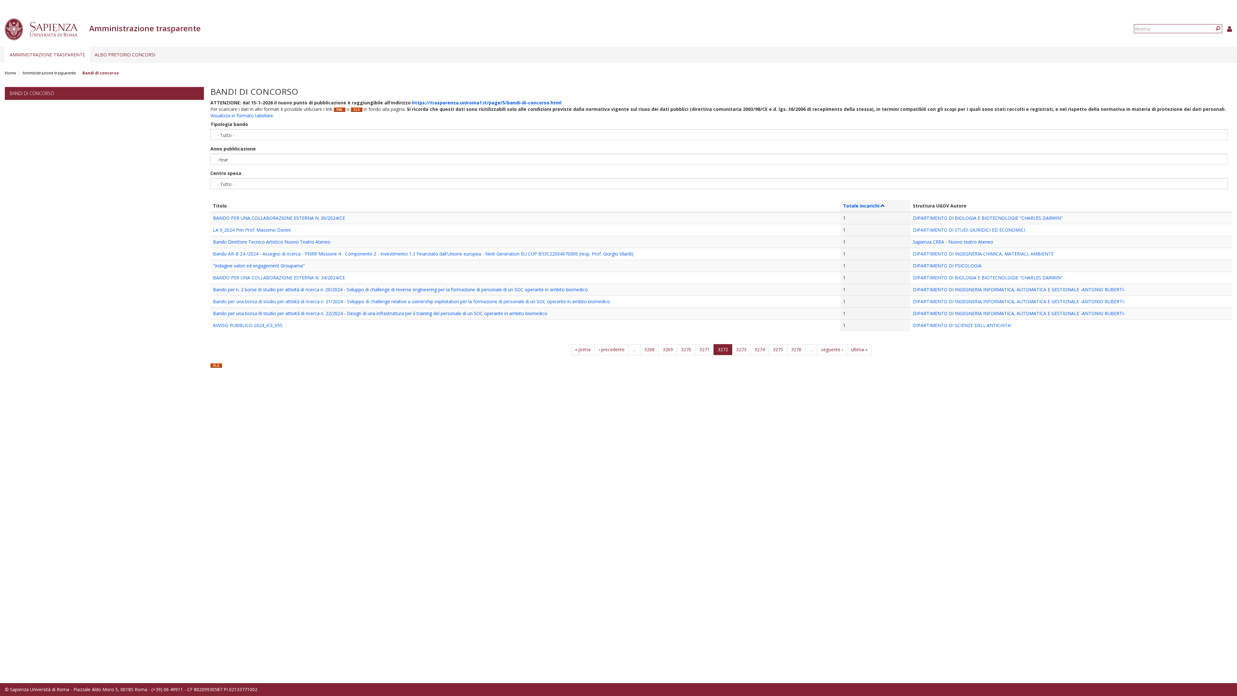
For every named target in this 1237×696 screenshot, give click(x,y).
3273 (741, 349)
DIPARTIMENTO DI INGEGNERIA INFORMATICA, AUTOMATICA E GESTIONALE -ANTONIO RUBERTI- (1019, 289)
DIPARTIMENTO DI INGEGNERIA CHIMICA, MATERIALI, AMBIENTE (983, 254)
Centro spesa (225, 173)
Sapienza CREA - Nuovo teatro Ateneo (953, 242)
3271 (704, 349)
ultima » (859, 349)
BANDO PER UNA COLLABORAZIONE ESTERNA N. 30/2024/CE (279, 218)
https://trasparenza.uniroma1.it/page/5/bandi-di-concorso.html (486, 103)
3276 (796, 349)
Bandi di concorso (32, 93)
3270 (686, 349)
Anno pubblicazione (233, 149)
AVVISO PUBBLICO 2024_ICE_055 (248, 325)
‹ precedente (612, 349)
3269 (668, 349)
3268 (649, 349)
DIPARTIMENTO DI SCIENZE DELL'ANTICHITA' (962, 325)
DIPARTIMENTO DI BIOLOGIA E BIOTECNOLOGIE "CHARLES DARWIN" (988, 218)
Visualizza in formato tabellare (241, 115)
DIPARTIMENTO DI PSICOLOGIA (947, 266)
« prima (582, 349)
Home (10, 73)
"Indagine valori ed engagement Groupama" (259, 266)
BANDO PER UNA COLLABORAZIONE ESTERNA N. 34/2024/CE (279, 278)
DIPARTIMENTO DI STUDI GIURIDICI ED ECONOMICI (969, 230)
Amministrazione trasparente (47, 55)
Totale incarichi (861, 206)
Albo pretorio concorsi (125, 55)
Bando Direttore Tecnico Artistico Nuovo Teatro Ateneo (272, 242)
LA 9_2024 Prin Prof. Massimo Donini (252, 230)
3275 (778, 349)
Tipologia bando (229, 124)
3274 (759, 349)
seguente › (832, 349)
